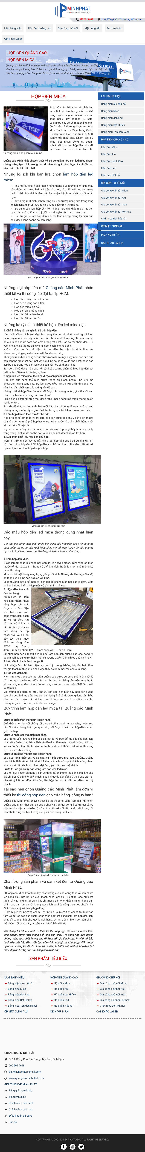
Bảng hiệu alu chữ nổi (113, 104)
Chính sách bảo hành (21, 1103)
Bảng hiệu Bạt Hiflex (113, 125)
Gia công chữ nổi (68, 28)
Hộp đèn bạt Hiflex (112, 161)
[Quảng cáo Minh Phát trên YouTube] (72, 1146)
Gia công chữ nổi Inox (114, 204)
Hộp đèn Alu (108, 154)
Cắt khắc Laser (13, 38)
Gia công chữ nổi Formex (116, 211)
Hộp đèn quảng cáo (39, 28)
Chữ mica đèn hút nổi (113, 218)
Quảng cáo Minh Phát (64, 288)
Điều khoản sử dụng (20, 1115)
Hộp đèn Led (108, 168)
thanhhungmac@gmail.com (25, 1071)
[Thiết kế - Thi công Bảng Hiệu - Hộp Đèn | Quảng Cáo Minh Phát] (72, 9)
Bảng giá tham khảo (20, 1090)
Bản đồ (13, 1122)
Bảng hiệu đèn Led (112, 118)
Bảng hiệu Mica (110, 111)
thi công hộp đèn (31, 795)
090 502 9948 (16, 1065)
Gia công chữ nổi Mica (114, 190)
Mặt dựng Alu (92, 28)
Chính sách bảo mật (20, 1109)
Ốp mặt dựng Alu (112, 226)
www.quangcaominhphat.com (26, 1078)
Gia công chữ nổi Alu (113, 197)
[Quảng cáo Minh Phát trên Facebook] (64, 1146)
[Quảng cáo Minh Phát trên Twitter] (81, 1146)
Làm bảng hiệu (12, 28)
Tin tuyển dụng (17, 1097)
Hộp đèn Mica (20, 60)
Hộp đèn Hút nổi (110, 175)
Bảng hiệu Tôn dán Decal (115, 132)
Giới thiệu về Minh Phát (20, 1084)
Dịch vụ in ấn (114, 28)
